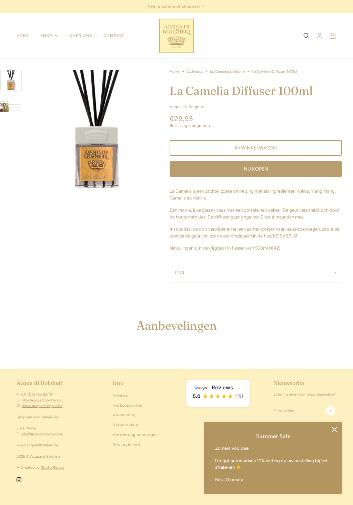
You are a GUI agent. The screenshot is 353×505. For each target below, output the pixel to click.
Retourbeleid (125, 425)
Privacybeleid (126, 445)
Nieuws (120, 395)
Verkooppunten (128, 405)
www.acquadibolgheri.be (37, 445)
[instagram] (19, 480)
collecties (194, 72)
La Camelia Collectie (227, 72)
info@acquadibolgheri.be (42, 434)
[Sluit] (334, 429)
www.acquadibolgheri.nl (42, 406)
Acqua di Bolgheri (187, 107)
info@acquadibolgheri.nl (41, 400)
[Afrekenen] (332, 36)
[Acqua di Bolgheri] (176, 36)
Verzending (124, 415)
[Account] (319, 36)
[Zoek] (306, 36)
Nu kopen (256, 169)
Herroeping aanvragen (135, 435)
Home (175, 72)
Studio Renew (52, 467)
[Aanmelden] (330, 410)
